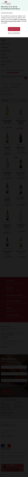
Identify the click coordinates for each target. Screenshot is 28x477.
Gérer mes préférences (14, 33)
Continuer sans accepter (7, 12)
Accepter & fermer (14, 29)
